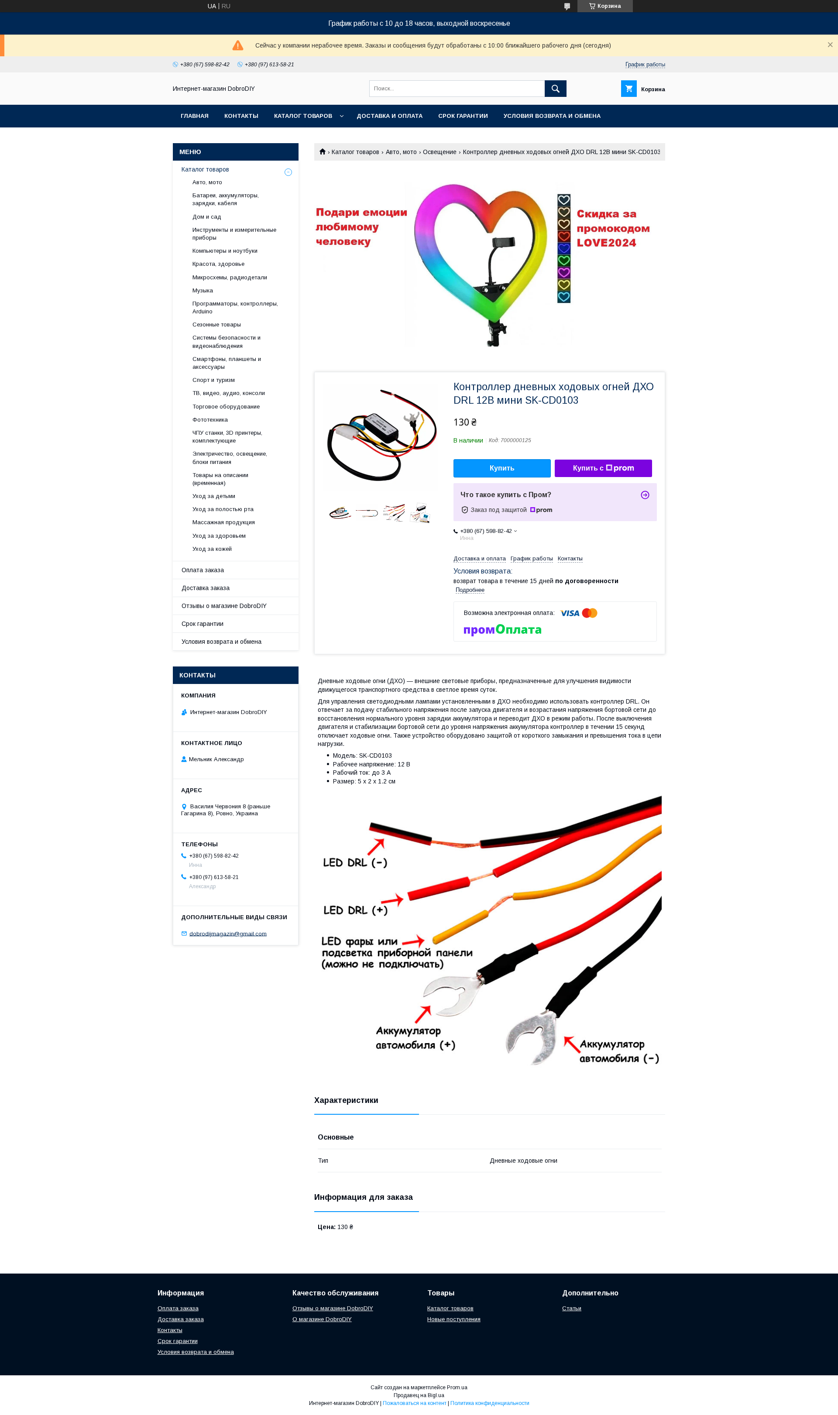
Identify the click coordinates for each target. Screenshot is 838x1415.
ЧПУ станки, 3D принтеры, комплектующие (227, 436)
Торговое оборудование (226, 406)
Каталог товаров (303, 116)
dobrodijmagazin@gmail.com (228, 933)
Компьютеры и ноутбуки (225, 250)
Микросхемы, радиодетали (229, 277)
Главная (195, 116)
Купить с (588, 468)
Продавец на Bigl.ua (419, 1395)
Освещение (440, 151)
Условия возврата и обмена (552, 116)
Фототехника (210, 419)
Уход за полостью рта (223, 509)
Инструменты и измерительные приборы (234, 234)
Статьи (571, 1308)
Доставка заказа (206, 587)
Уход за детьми (213, 496)
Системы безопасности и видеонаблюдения (226, 341)
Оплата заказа (203, 570)
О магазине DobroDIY (322, 1319)
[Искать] (556, 88)
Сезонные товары (216, 324)
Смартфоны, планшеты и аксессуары (226, 363)
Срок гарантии (463, 116)
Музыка (202, 290)
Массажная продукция (223, 522)
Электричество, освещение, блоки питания (229, 457)
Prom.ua (457, 1387)
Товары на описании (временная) (220, 479)
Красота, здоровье (218, 264)
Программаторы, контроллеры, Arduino (235, 307)
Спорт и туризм (213, 380)
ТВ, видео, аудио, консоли (228, 393)
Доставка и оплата (389, 116)
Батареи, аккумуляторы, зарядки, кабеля (225, 199)
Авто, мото (401, 151)
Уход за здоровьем (219, 535)
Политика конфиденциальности (489, 1403)
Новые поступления (454, 1319)
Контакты (241, 116)
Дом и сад (206, 216)
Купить (502, 468)
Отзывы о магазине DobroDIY (224, 605)
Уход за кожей (212, 549)
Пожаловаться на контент (414, 1403)
